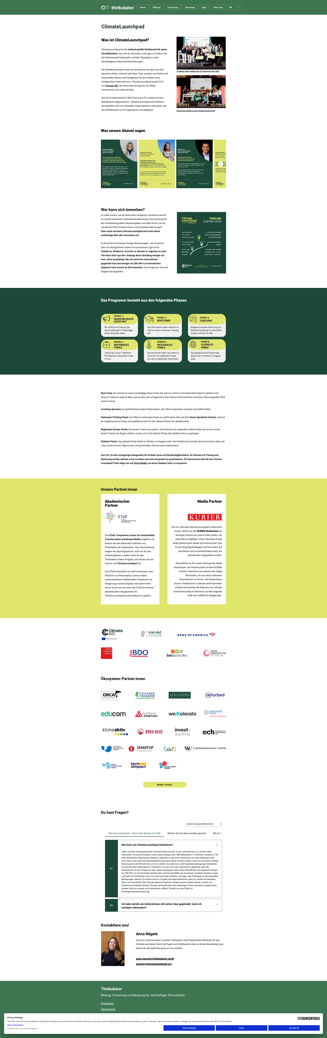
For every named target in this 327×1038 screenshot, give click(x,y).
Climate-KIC (112, 85)
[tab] (134, 833)
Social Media (140, 463)
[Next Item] (220, 163)
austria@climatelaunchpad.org (154, 964)
